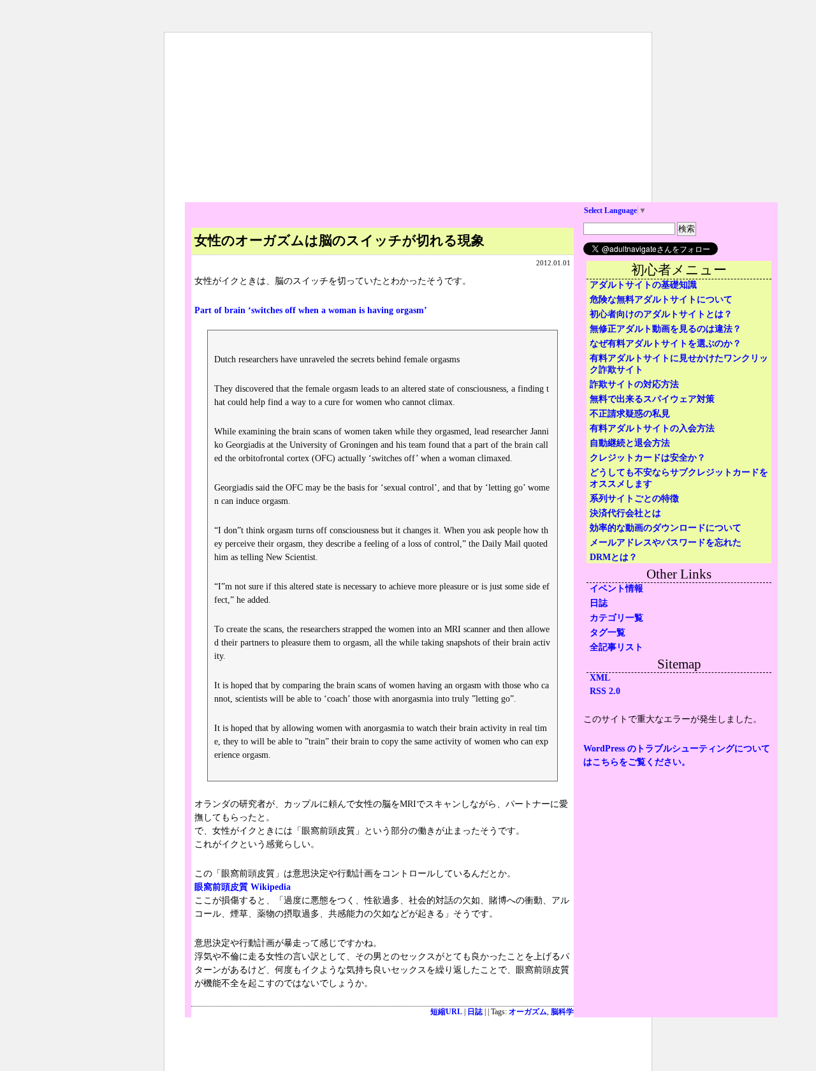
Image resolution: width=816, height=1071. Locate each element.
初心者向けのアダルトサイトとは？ (661, 314)
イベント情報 (616, 588)
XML (600, 678)
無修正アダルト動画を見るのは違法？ (665, 329)
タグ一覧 (607, 632)
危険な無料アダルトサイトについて (661, 299)
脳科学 (562, 1012)
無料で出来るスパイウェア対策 (652, 399)
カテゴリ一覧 (616, 618)
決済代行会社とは (625, 513)
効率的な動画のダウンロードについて (665, 528)
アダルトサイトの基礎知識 (643, 285)
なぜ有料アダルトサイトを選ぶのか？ (665, 343)
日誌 (475, 1012)
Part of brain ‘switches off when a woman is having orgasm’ (310, 310)
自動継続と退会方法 (630, 443)
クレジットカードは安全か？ (648, 457)
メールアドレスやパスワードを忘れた (665, 542)
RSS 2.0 (605, 691)
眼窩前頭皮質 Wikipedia (242, 887)
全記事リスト (616, 647)
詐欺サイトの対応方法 (634, 384)
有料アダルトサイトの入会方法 (652, 428)
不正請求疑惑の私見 (630, 413)
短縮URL (446, 1012)
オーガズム (528, 1012)
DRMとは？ (614, 557)
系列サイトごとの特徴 (634, 498)
